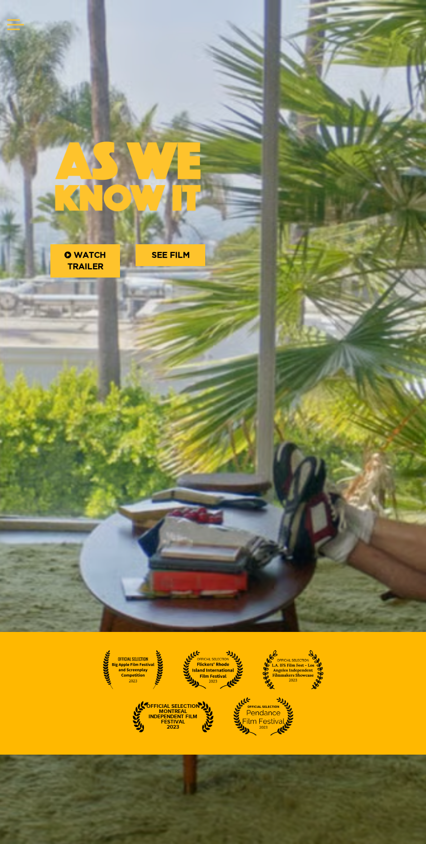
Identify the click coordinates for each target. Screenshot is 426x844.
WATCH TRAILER (87, 261)
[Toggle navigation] (15, 26)
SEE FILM (171, 255)
